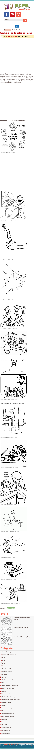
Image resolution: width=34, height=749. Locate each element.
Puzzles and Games (8, 716)
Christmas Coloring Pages (10, 668)
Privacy (26, 745)
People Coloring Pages (9, 708)
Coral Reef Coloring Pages (22, 637)
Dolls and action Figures (9, 680)
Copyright (31, 745)
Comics (4, 674)
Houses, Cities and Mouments (11, 699)
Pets (3, 710)
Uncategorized (6, 730)
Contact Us (20, 747)
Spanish (4, 725)
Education (5, 682)
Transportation (6, 727)
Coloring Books (7, 671)
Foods (4, 691)
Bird (3, 660)
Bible (3, 657)
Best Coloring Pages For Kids (11, 744)
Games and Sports (7, 694)
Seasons (4, 719)
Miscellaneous (7, 29)
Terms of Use (14, 747)
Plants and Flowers (8, 713)
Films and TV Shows (8, 688)
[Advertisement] (17, 55)
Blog (3, 663)
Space (4, 722)
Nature (4, 705)
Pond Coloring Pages (21, 627)
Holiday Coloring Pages (9, 696)
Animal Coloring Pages (9, 654)
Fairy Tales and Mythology (10, 685)
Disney (4, 677)
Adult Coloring (6, 652)
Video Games (6, 733)
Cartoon (4, 666)
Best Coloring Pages (12, 36)
